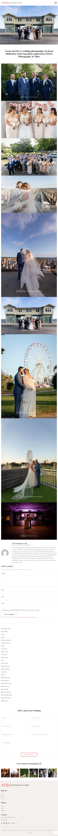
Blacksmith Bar (4, 689)
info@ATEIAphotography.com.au (8, 817)
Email (3, 596)
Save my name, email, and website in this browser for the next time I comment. (21, 610)
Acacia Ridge (4, 631)
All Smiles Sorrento (5, 643)
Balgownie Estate (5, 666)
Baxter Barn (4, 672)
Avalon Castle (4, 663)
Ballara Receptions (5, 669)
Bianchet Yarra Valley (6, 683)
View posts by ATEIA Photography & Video (21, 545)
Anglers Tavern (4, 651)
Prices (2, 798)
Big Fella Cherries (5, 686)
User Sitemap (29, 832)
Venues (2, 806)
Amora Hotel (4, 648)
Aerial (2, 634)
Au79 (2, 660)
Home (2, 794)
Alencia (3, 637)
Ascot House (4, 654)
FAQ (2, 808)
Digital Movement (52, 830)
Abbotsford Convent (6, 628)
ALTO (2, 646)
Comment (3, 573)
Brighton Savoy (5, 700)
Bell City (3, 674)
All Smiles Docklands (6, 640)
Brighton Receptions (6, 697)
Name (2, 589)
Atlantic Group (4, 657)
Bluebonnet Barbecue (6, 692)
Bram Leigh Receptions (6, 695)
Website (2, 603)
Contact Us (3, 810)
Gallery (2, 796)
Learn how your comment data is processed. (27, 617)
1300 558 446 (4, 820)
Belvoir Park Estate (5, 677)
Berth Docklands (5, 680)
